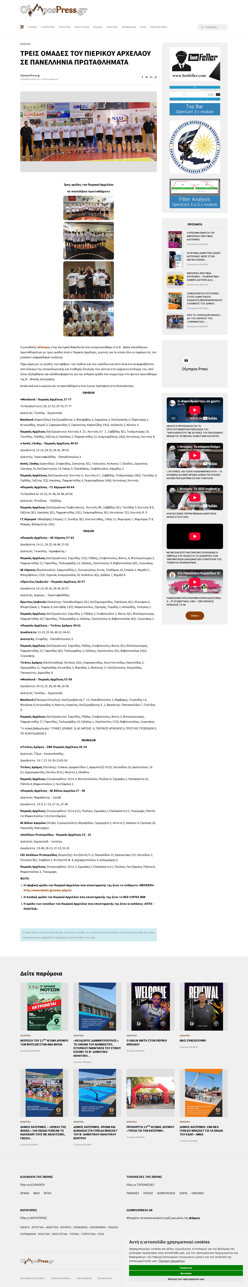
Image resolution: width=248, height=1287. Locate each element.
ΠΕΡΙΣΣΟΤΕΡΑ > (159, 27)
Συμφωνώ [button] (186, 1267)
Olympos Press (195, 369)
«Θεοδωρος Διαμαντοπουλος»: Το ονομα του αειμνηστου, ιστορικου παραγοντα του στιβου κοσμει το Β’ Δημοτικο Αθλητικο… (97, 1048)
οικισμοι (197, 1193)
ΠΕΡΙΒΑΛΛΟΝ (128, 27)
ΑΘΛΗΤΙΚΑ (52, 1227)
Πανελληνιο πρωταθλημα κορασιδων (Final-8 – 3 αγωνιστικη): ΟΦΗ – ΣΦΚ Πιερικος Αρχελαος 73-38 (194, 601)
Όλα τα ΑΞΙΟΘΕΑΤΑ (32, 1185)
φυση (47, 1193)
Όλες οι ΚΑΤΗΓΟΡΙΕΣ (33, 1218)
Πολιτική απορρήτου (172, 1261)
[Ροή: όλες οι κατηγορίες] (22, 27)
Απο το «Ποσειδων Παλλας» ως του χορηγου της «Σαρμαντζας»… (204, 318)
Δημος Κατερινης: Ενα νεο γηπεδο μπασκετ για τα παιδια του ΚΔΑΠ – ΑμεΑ (201, 1131)
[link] (172, 1261)
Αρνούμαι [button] (186, 1273)
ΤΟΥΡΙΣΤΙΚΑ (48, 27)
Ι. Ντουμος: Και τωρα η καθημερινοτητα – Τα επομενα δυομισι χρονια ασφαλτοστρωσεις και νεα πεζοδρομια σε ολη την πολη (194, 475)
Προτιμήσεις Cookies (32, 1278)
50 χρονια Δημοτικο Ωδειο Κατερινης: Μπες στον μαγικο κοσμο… (204, 256)
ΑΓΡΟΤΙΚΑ (64, 27)
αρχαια (24, 1193)
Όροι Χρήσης (84, 1278)
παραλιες (133, 1193)
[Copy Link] (156, 77)
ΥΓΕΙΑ (143, 27)
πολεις (148, 1193)
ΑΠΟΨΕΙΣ (65, 1227)
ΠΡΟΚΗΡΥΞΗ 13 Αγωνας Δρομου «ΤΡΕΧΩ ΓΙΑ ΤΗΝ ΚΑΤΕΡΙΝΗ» (150, 1129)
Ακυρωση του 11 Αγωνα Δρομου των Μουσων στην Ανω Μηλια (44, 1043)
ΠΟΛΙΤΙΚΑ (111, 27)
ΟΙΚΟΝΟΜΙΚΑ (98, 1227)
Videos (195, 616)
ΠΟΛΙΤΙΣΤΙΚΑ (81, 27)
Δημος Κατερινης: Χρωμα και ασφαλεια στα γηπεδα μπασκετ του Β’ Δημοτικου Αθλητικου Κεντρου (95, 1132)
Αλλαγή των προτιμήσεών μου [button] (186, 1279)
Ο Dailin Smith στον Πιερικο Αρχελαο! (147, 1043)
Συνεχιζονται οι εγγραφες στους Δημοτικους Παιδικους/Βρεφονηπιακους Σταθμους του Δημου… (204, 298)
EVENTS (24, 1227)
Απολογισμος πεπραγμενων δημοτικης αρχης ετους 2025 (191, 515)
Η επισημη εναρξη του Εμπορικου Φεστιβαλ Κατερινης (201, 236)
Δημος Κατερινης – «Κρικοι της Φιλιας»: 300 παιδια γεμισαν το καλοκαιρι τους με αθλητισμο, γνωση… (43, 1132)
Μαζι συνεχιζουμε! (193, 1041)
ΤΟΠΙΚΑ (32, 27)
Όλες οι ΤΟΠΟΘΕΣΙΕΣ (140, 1185)
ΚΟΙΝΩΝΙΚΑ (81, 1227)
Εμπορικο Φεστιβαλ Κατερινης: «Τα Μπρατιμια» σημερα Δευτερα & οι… (203, 276)
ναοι (36, 1193)
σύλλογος (43, 347)
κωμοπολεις (166, 1193)
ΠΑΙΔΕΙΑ (97, 27)
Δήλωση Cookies (61, 1278)
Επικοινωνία (105, 1278)
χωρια (183, 1193)
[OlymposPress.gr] (54, 10)
